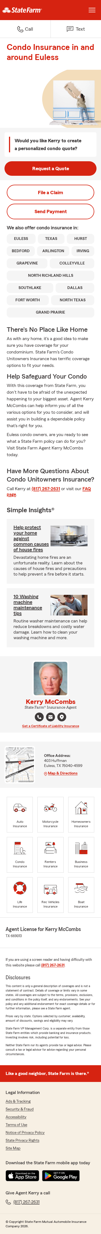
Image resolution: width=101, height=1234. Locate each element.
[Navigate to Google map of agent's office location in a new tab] (61, 717)
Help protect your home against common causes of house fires (31, 538)
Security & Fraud (20, 1109)
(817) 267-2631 (46, 489)
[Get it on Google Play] (61, 1175)
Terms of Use (16, 1125)
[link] (25, 10)
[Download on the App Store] (22, 1175)
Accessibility (16, 1117)
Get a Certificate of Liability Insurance (50, 726)
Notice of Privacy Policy (25, 1133)
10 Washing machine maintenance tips (27, 605)
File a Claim (50, 192)
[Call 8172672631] (39, 717)
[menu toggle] (92, 10)
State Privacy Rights (22, 1140)
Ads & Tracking (18, 1101)
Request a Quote (50, 168)
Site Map (13, 1148)
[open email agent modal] (50, 718)
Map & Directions (62, 773)
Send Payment (51, 211)
